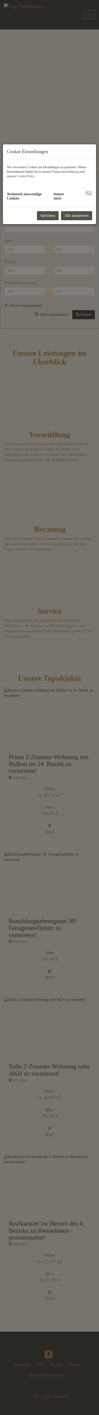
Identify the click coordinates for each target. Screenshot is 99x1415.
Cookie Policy (25, 176)
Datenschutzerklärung (65, 172)
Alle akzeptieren (76, 216)
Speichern (47, 216)
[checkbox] (88, 193)
